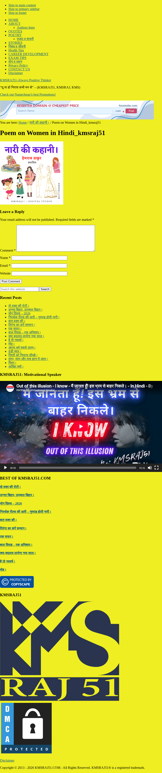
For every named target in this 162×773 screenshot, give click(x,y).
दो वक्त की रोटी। (19, 306)
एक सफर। (15, 328)
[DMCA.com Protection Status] (26, 753)
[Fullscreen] (156, 468)
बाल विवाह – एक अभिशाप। (24, 332)
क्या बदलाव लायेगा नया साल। (26, 336)
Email (5, 265)
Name (5, 258)
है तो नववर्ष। (16, 340)
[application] (81, 426)
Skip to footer (17, 13)
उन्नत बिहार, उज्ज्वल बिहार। (25, 309)
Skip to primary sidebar (23, 9)
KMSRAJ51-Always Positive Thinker (25, 80)
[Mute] (150, 468)
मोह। (11, 344)
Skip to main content (22, 5)
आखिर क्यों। (16, 366)
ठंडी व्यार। (15, 351)
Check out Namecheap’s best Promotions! (28, 94)
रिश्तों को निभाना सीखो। (23, 355)
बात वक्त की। (17, 321)
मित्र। (12, 362)
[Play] (5, 468)
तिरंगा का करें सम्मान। (21, 325)
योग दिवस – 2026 (19, 313)
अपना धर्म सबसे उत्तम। (22, 347)
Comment (8, 250)
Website (5, 273)
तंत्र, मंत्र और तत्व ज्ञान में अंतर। (28, 359)
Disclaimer (7, 760)
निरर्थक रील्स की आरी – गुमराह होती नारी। (34, 317)
